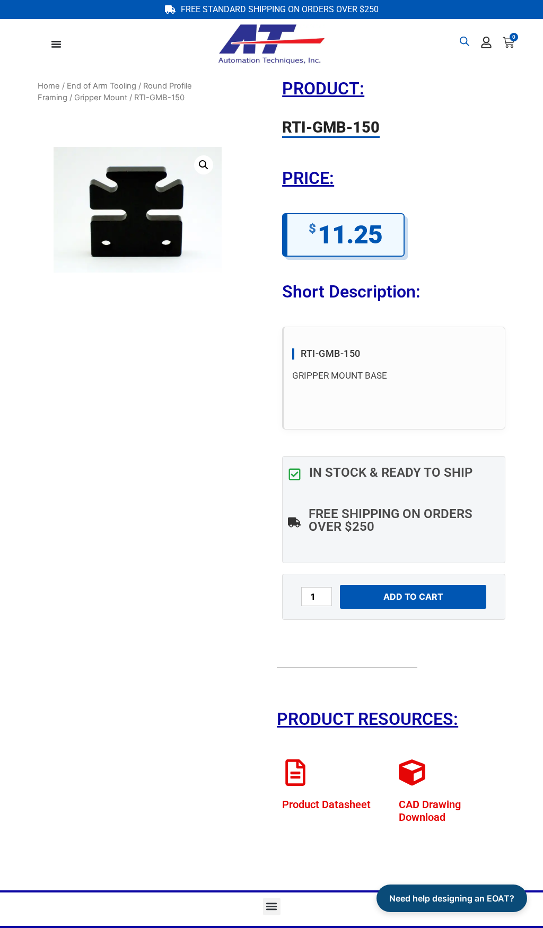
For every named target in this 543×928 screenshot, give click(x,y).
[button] (203, 164)
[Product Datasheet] (295, 772)
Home (49, 86)
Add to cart (413, 596)
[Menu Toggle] (56, 44)
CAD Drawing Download (430, 811)
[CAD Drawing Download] (412, 772)
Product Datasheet (326, 804)
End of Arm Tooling (101, 86)
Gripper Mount (100, 97)
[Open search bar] (464, 41)
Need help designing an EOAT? (451, 898)
